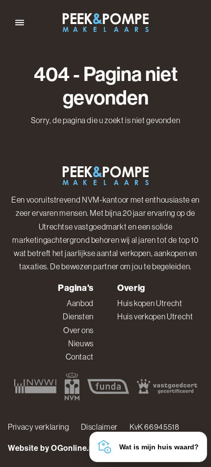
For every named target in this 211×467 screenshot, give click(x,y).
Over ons (78, 330)
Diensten (78, 316)
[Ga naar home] (105, 22)
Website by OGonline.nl (52, 448)
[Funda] (108, 386)
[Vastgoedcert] (167, 386)
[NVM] (71, 386)
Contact (80, 356)
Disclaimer (99, 426)
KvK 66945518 (155, 426)
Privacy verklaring (38, 426)
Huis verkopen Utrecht (155, 316)
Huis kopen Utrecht (150, 303)
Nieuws (81, 343)
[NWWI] (35, 386)
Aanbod (80, 303)
